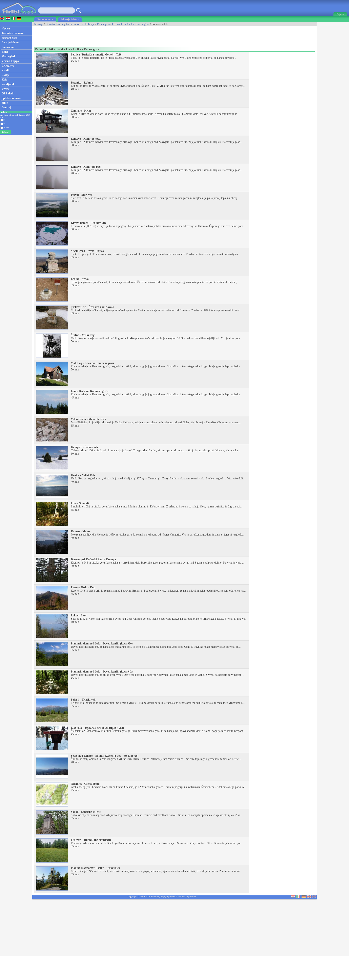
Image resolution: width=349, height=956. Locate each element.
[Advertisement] (105, 35)
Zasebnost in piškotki (186, 896)
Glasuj (5, 132)
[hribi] (19, 15)
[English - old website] (314, 896)
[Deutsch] (304, 896)
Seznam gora (45, 19)
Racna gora (103, 24)
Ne (4, 123)
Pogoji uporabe (168, 896)
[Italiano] (298, 896)
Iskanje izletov (70, 19)
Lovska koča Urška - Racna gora (130, 24)
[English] (309, 896)
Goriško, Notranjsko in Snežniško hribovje (70, 24)
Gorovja (38, 24)
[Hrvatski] (293, 896)
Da (4, 120)
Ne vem (6, 127)
